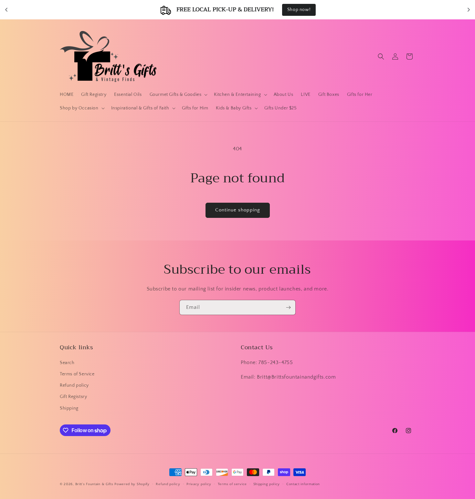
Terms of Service (77, 374)
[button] (178, 94)
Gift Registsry (73, 396)
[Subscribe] (288, 307)
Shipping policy (266, 484)
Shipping (69, 408)
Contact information (303, 484)
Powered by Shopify (132, 484)
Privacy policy (198, 484)
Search (67, 362)
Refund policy (74, 385)
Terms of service (232, 484)
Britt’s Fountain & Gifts (94, 484)
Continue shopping (237, 210)
